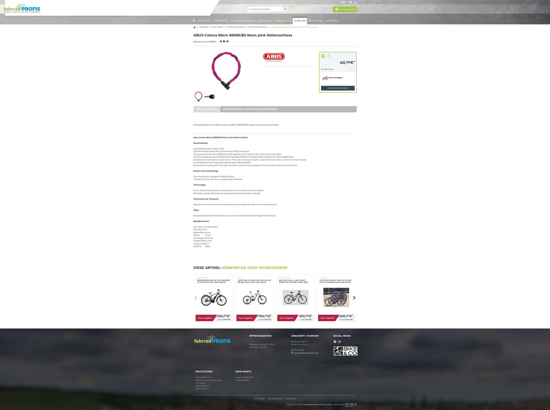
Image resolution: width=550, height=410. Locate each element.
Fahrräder (221, 20)
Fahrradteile (282, 20)
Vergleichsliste (242, 380)
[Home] (107, 8)
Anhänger (264, 20)
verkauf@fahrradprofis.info (306, 353)
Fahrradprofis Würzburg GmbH (318, 404)
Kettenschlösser (235, 27)
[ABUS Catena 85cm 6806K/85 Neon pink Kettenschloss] (226, 71)
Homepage (259, 399)
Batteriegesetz (202, 386)
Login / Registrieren (244, 377)
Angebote (332, 20)
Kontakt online (275, 399)
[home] (193, 20)
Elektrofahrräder (243, 20)
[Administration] (356, 404)
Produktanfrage (338, 88)
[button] (354, 298)
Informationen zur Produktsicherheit (250, 109)
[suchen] (286, 9)
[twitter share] (227, 42)
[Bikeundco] (345, 351)
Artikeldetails (207, 109)
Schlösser (217, 27)
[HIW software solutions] (349, 404)
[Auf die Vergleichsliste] (323, 57)
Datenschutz (202, 388)
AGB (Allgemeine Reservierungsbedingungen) (209, 378)
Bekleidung (315, 20)
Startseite (204, 20)
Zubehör (300, 20)
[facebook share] (224, 42)
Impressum (201, 383)
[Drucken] (221, 42)
